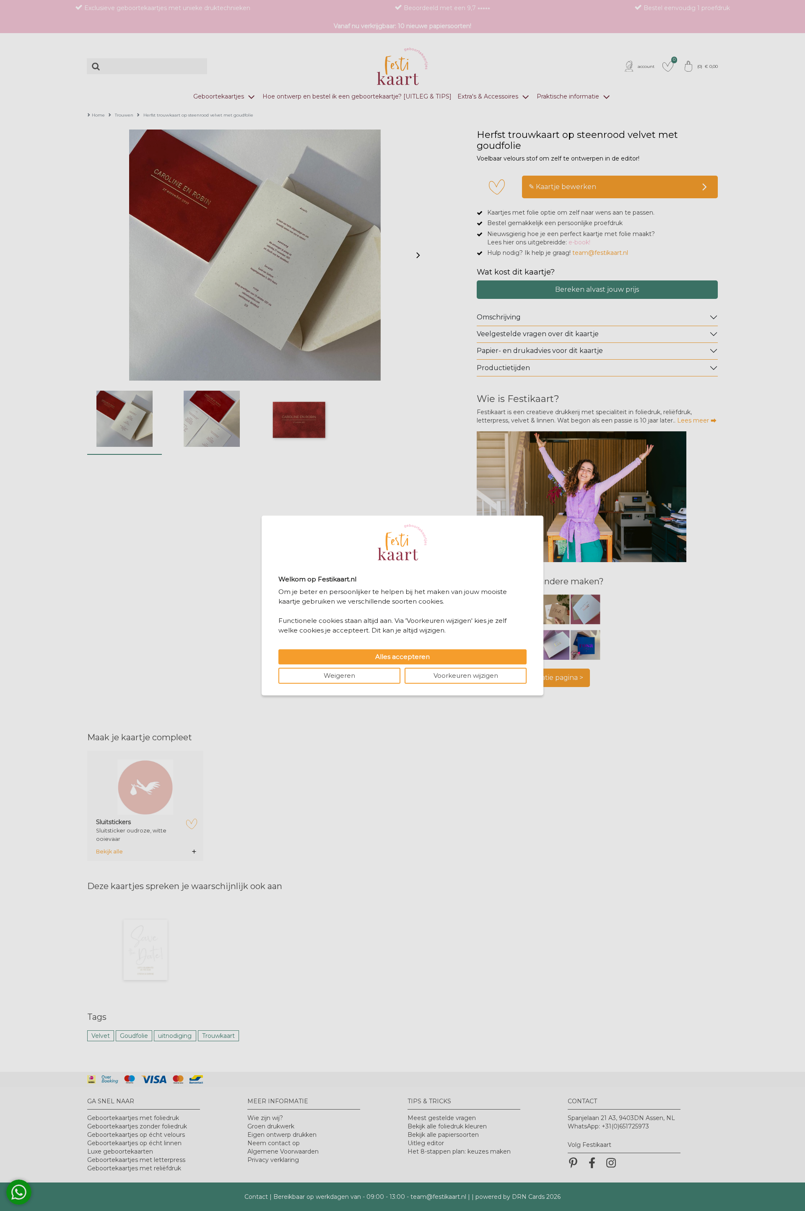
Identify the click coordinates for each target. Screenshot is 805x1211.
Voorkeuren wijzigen (466, 675)
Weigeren (339, 675)
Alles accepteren (402, 657)
